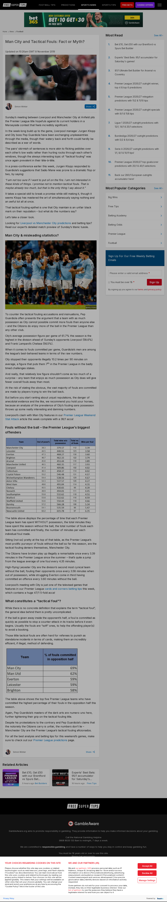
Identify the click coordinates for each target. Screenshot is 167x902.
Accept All (147, 866)
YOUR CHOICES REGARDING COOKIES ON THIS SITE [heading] (33, 863)
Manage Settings (147, 880)
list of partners (75, 890)
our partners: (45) (83, 868)
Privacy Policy (8, 898)
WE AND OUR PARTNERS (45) (83, 863)
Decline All (147, 873)
